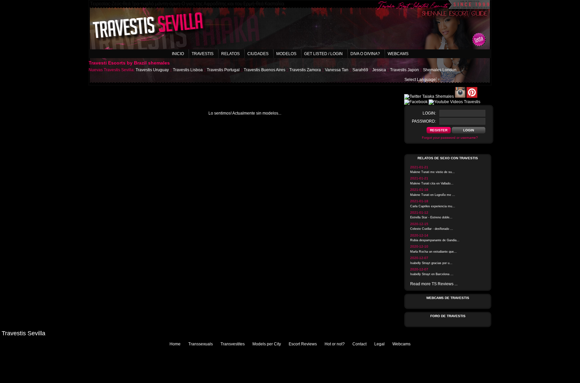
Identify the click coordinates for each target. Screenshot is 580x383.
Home (175, 344)
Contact (359, 344)
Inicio (178, 53)
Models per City (266, 344)
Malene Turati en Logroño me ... (432, 195)
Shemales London (439, 70)
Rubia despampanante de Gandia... (435, 240)
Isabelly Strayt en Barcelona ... (431, 274)
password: (424, 121)
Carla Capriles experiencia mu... (432, 206)
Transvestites (233, 344)
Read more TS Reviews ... (433, 284)
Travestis (202, 53)
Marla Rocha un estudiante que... (433, 251)
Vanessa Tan (336, 70)
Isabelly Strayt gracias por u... (431, 263)
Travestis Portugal (223, 70)
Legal (379, 344)
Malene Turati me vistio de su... (432, 172)
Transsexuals (200, 344)
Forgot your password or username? (450, 137)
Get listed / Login (323, 53)
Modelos (286, 53)
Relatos (230, 53)
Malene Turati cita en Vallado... (431, 183)
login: (429, 113)
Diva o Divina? (365, 53)
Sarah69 (360, 70)
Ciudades (258, 53)
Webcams (398, 53)
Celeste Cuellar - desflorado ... (431, 228)
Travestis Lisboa (188, 70)
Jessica (379, 70)
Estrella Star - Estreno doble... (431, 217)
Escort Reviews (303, 344)
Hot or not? (335, 344)
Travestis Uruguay (152, 70)
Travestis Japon (404, 70)
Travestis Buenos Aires (264, 70)
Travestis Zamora (305, 70)
